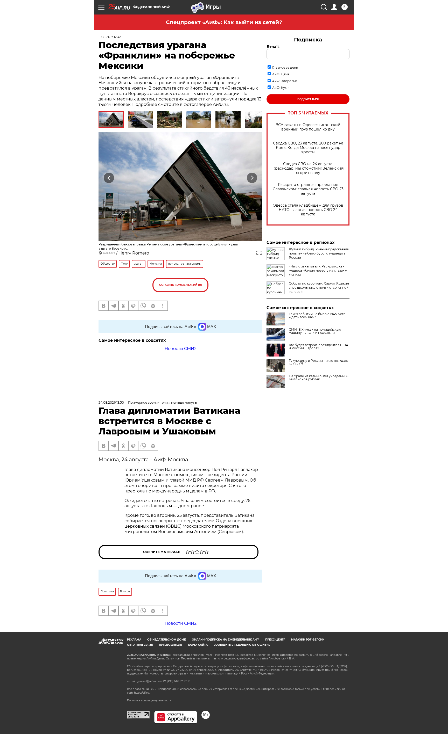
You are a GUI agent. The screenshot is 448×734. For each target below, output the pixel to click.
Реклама (134, 639)
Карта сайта (198, 644)
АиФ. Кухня (281, 88)
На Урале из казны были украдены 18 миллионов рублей (318, 378)
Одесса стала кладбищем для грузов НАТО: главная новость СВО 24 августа (308, 209)
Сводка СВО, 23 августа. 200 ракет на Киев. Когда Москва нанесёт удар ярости (308, 147)
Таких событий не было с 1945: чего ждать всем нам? (317, 316)
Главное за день (285, 67)
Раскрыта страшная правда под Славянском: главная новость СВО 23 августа (308, 189)
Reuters (109, 253)
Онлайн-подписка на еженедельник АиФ (225, 639)
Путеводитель (170, 644)
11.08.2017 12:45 (110, 37)
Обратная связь (140, 644)
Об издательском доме (166, 639)
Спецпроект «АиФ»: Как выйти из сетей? (224, 22)
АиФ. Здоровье (284, 81)
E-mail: (273, 46)
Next (252, 178)
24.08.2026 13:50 (111, 402)
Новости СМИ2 (181, 348)
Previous (109, 178)
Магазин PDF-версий (307, 639)
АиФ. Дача (280, 74)
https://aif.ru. (142, 692)
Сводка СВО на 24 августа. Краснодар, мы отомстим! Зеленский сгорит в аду (308, 168)
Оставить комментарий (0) (180, 285)
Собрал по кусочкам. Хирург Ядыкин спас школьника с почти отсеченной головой (319, 287)
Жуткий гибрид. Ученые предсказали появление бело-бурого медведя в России (319, 253)
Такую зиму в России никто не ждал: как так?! (318, 362)
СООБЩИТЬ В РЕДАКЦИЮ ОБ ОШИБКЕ (242, 644)
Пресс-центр (275, 639)
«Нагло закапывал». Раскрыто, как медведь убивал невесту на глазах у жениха (318, 270)
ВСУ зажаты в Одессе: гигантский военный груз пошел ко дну (308, 127)
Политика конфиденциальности (149, 700)
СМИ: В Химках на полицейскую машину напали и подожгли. (315, 331)
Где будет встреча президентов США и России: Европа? (318, 347)
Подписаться (308, 99)
